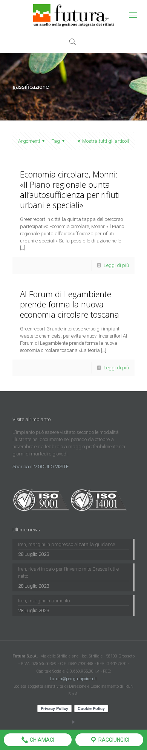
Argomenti (29, 141)
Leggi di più (116, 265)
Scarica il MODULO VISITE (40, 466)
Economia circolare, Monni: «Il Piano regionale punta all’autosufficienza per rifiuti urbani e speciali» (70, 189)
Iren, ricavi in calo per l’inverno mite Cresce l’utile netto (68, 572)
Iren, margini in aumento (44, 600)
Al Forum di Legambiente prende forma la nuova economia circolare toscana (69, 304)
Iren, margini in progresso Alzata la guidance (66, 544)
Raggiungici (113, 740)
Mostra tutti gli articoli (105, 141)
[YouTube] (74, 722)
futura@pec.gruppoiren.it (73, 678)
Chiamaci (41, 740)
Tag (56, 141)
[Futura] (73, 15)
